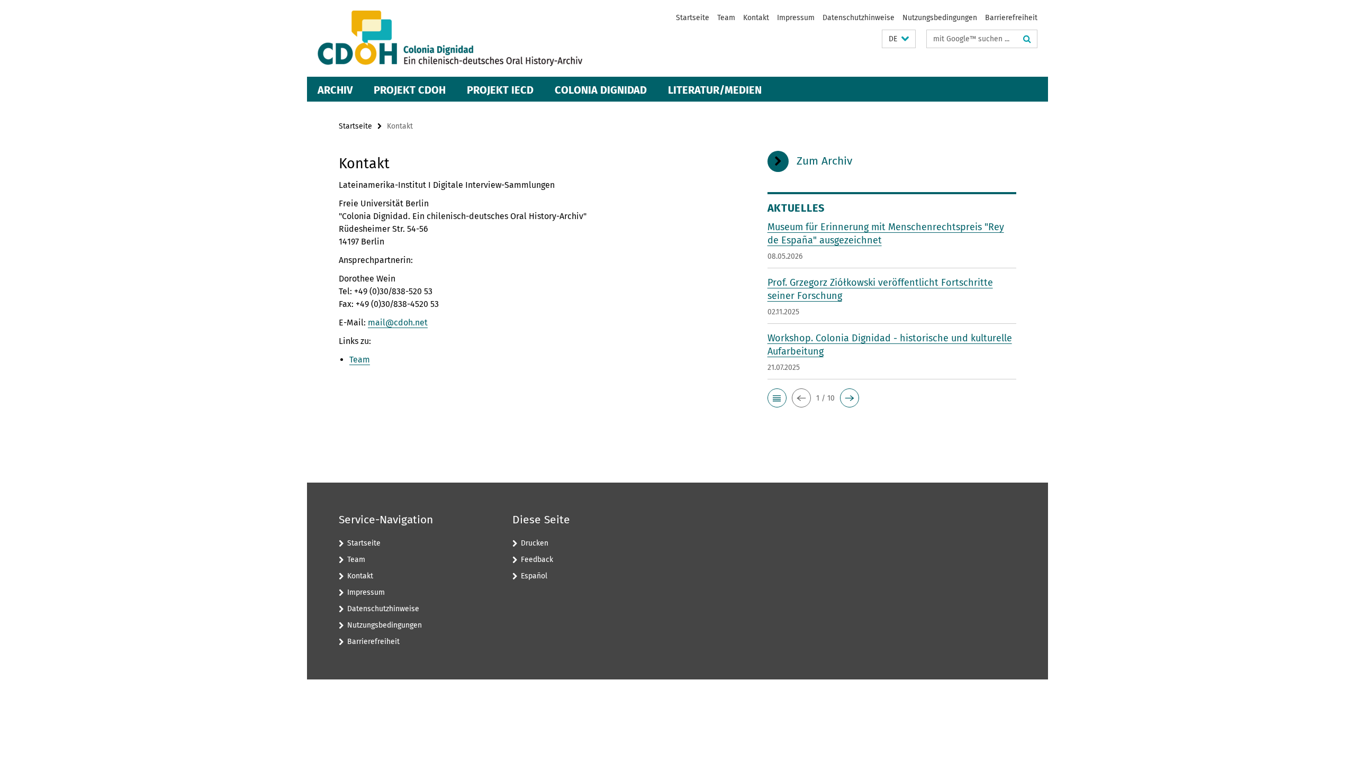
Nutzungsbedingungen (939, 17)
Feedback (537, 559)
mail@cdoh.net (398, 323)
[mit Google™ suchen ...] (1027, 39)
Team (726, 17)
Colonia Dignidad (601, 90)
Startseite (692, 17)
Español (534, 576)
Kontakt (756, 17)
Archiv (335, 90)
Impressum (796, 17)
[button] (899, 39)
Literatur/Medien (715, 90)
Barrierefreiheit (1011, 17)
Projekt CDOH (410, 90)
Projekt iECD (500, 90)
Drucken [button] (534, 543)
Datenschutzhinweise (859, 17)
